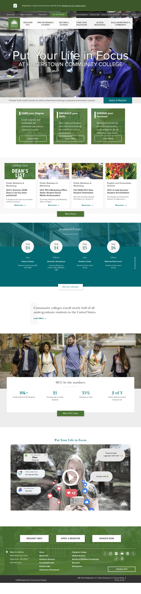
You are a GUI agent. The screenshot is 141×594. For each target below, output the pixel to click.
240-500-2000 (16, 563)
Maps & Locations (26, 15)
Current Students (82, 15)
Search (133, 15)
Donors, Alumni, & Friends (111, 15)
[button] (34, 538)
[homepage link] (14, 23)
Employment (42, 15)
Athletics (125, 15)
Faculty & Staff (94, 15)
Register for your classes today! (74, 6)
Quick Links (11, 15)
